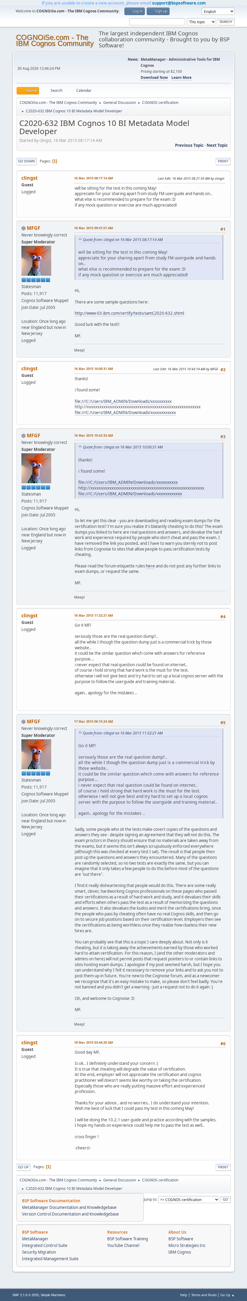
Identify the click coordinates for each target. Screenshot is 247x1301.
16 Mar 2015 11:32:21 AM (93, 615)
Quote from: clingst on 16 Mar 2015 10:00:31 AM (123, 447)
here (150, 566)
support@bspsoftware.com (179, 3)
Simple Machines (53, 1295)
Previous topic (189, 145)
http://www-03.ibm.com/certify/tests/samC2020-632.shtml (129, 313)
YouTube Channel (123, 1245)
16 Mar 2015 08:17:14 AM (93, 178)
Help (183, 1295)
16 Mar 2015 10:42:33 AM (93, 435)
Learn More (181, 77)
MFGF (33, 228)
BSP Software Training (127, 1239)
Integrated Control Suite (44, 1245)
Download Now (154, 77)
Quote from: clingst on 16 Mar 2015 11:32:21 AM (123, 733)
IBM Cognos (179, 1252)
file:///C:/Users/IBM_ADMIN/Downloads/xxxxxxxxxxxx (125, 412)
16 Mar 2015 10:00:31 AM (93, 368)
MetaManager (35, 1239)
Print (223, 161)
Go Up (23, 1167)
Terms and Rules (204, 1295)
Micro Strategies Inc (186, 1245)
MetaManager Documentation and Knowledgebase (69, 1207)
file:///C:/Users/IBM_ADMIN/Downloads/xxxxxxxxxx (123, 401)
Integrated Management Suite (50, 1258)
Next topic (217, 145)
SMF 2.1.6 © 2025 (25, 1295)
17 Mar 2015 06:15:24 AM (93, 721)
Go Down (26, 161)
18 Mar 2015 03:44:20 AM (93, 1042)
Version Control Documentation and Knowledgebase (70, 1214)
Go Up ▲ (227, 1295)
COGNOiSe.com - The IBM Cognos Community (55, 40)
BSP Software (180, 1239)
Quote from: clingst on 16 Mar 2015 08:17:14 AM (123, 239)
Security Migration (39, 1252)
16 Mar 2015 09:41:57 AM (93, 228)
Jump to (150, 1199)
